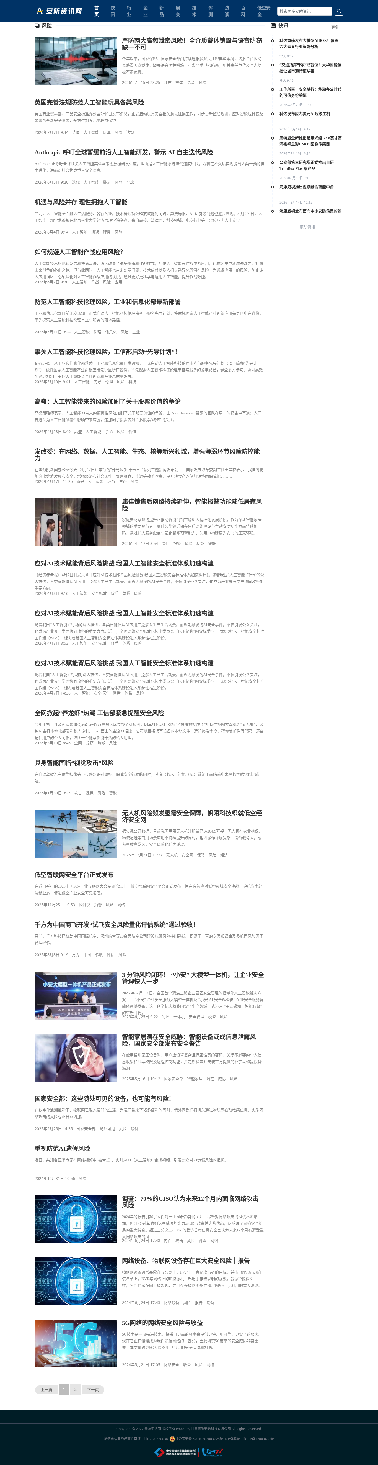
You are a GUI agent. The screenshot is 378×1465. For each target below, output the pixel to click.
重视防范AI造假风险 (62, 1148)
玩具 (107, 132)
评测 (210, 11)
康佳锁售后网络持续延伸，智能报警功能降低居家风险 (192, 505)
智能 (212, 543)
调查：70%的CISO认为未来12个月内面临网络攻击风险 (190, 1202)
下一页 (93, 1390)
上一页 (46, 1390)
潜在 (210, 1078)
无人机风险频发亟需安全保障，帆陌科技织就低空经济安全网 (192, 816)
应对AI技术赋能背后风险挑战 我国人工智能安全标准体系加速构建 (124, 563)
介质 (168, 82)
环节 (111, 481)
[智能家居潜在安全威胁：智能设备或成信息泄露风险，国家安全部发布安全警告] (76, 1057)
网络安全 (171, 1364)
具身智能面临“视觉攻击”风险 (74, 762)
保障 (201, 854)
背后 (114, 593)
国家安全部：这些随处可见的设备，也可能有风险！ (105, 1098)
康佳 (165, 543)
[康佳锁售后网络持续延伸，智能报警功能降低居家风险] (76, 522)
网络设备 (171, 1302)
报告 (199, 1302)
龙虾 (90, 743)
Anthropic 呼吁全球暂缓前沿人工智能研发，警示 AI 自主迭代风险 (124, 152)
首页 (96, 11)
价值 (132, 431)
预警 (98, 904)
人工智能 (91, 132)
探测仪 (84, 904)
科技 (132, 381)
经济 (224, 854)
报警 (177, 543)
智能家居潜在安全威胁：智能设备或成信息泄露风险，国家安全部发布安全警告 (189, 1040)
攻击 (78, 792)
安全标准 (99, 593)
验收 (99, 954)
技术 (194, 11)
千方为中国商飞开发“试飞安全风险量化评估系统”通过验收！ (117, 924)
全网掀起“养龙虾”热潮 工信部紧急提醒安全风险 (99, 713)
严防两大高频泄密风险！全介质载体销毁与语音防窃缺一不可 (192, 44)
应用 (118, 282)
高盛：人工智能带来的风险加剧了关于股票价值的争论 (108, 401)
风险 (202, 82)
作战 (95, 282)
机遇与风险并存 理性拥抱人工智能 (81, 202)
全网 (78, 743)
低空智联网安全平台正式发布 (74, 874)
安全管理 (196, 1016)
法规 (130, 132)
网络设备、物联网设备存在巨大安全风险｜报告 (186, 1260)
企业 (145, 11)
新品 (161, 11)
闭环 (165, 1016)
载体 (179, 82)
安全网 (187, 854)
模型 (212, 1016)
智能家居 (195, 1078)
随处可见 (107, 1128)
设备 (134, 1128)
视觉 (90, 792)
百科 (243, 11)
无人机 (172, 854)
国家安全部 (173, 1078)
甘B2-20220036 (156, 1438)
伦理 (97, 331)
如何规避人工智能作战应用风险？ (80, 252)
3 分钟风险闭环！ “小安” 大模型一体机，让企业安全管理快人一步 (193, 978)
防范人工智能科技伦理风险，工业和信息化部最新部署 (108, 301)
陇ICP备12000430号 (258, 1438)
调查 (202, 1240)
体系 (126, 593)
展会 (178, 11)
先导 (97, 381)
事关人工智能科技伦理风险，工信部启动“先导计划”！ (108, 351)
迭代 (76, 182)
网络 (121, 904)
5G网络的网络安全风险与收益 (162, 1322)
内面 (168, 1240)
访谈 (227, 11)
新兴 (80, 481)
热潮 (101, 743)
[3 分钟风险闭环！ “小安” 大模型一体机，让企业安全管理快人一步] (76, 995)
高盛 (78, 431)
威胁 (222, 1078)
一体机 (179, 1016)
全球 (130, 182)
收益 (187, 1364)
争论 (109, 431)
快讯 (113, 11)
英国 (76, 132)
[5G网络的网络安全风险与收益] (76, 1343)
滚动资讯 (307, 226)
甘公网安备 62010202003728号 (199, 1438)
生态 (123, 481)
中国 (87, 954)
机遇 (95, 232)
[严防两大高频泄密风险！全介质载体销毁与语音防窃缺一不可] (76, 61)
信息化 (111, 331)
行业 (129, 11)
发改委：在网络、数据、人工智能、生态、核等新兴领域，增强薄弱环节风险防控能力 (147, 455)
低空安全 (264, 11)
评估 (111, 954)
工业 (136, 331)
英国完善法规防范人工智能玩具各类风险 (89, 102)
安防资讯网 (152, 1428)
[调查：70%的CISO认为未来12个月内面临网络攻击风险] (76, 1219)
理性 (107, 232)
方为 (76, 954)
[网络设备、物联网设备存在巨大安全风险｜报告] (76, 1281)
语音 (191, 82)
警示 (107, 182)
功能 (200, 543)
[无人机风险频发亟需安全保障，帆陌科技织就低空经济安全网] (76, 834)
